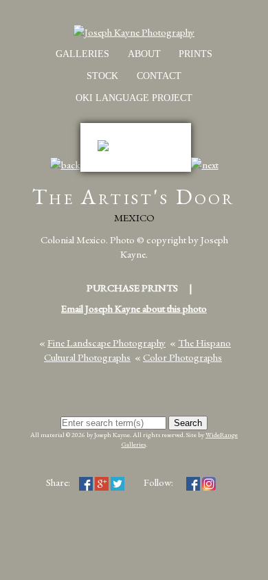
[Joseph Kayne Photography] (134, 31)
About (144, 54)
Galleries (82, 54)
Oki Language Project (134, 98)
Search (188, 423)
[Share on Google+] (102, 482)
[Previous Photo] (65, 164)
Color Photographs (182, 357)
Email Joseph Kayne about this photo (134, 308)
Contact (159, 76)
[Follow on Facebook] (193, 482)
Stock (102, 76)
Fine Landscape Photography (106, 342)
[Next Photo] (205, 164)
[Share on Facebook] (86, 482)
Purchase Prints (132, 287)
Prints (195, 54)
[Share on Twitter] (117, 482)
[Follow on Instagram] (209, 482)
